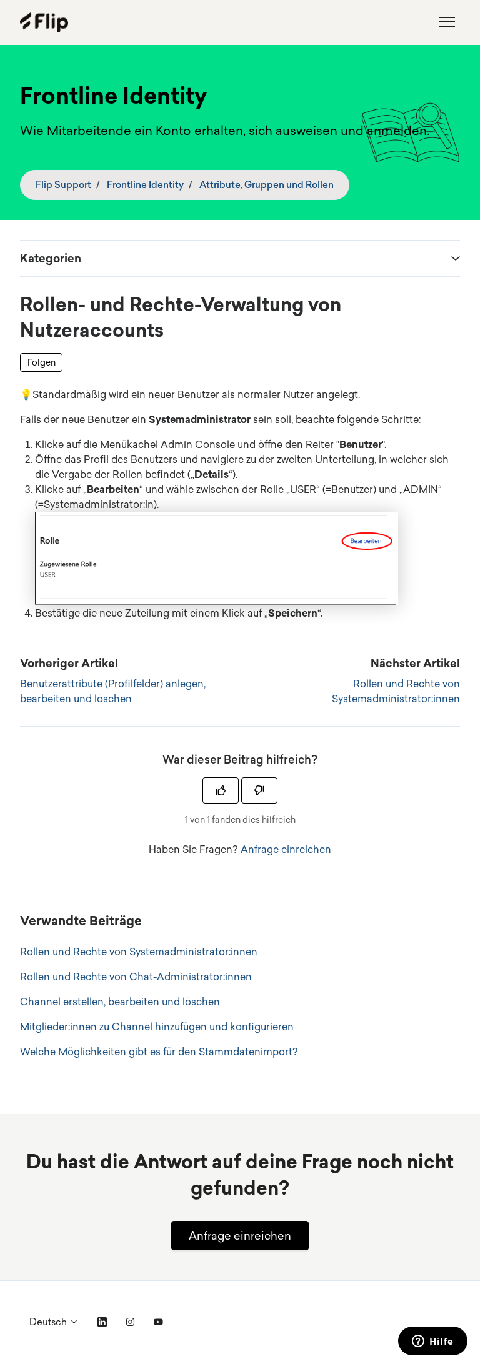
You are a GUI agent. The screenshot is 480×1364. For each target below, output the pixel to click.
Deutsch (49, 1321)
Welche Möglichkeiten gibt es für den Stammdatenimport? (159, 1051)
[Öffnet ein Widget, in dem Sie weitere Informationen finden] (433, 1342)
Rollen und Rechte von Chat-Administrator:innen (136, 976)
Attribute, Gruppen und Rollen (266, 184)
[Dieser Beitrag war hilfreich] (220, 790)
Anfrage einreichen (286, 849)
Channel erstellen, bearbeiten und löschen (120, 1001)
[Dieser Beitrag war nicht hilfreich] (259, 790)
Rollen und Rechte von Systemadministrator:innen (396, 691)
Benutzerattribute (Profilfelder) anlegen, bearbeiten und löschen (113, 691)
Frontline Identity (145, 184)
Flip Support (63, 184)
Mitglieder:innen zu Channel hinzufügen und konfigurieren (157, 1026)
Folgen (42, 362)
